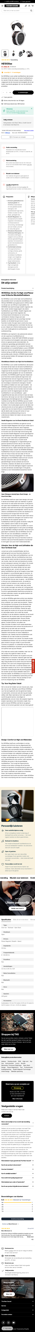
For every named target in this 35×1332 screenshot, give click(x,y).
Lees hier (29, 164)
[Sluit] (31, 108)
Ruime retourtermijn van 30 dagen (14, 100)
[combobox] (17, 11)
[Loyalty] (26, 6)
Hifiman (7, 133)
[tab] (6, 920)
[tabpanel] (17, 966)
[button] (33, 666)
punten (24, 187)
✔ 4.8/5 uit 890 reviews (12, 1)
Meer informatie (21, 112)
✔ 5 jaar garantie (25, 1)
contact (11, 1250)
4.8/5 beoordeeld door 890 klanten (14, 104)
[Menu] (2, 6)
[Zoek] (31, 11)
